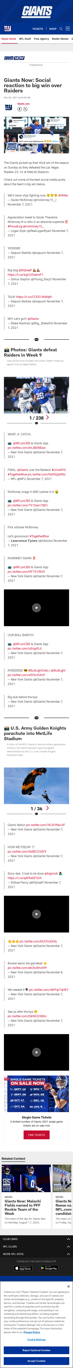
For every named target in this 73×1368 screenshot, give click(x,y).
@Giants (33, 318)
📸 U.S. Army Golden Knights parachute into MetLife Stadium (35, 733)
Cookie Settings (36, 1339)
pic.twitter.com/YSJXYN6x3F (45, 825)
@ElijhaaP (25, 270)
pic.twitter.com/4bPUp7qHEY (48, 989)
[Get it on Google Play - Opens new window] (48, 1269)
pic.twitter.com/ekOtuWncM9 (27, 967)
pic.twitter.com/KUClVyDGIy (38, 941)
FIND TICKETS (36, 1134)
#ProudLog (15, 226)
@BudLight (58, 670)
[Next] (47, 417)
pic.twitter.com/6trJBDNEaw (26, 447)
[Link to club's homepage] (7, 27)
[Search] (61, 28)
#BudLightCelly (38, 670)
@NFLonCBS (21, 443)
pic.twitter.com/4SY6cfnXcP (26, 675)
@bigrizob (51, 873)
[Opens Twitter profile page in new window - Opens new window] (25, 109)
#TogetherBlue (17, 474)
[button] (36, 607)
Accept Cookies (37, 1360)
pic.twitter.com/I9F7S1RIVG (26, 571)
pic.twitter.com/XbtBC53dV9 (27, 851)
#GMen (63, 195)
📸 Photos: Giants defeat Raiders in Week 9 (30, 352)
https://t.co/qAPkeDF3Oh (25, 878)
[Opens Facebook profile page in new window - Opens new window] (19, 109)
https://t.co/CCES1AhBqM (34, 296)
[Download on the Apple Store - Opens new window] (23, 1268)
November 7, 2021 (20, 204)
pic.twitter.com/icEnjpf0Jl (25, 648)
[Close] (68, 1286)
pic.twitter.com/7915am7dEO (28, 505)
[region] (36, 1324)
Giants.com (23, 103)
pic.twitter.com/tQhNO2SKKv (27, 1016)
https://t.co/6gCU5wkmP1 (25, 274)
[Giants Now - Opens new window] (14, 59)
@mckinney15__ (33, 226)
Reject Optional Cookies (37, 1350)
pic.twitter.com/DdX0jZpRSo (47, 474)
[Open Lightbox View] (36, 401)
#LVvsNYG (59, 469)
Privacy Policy (32, 1332)
